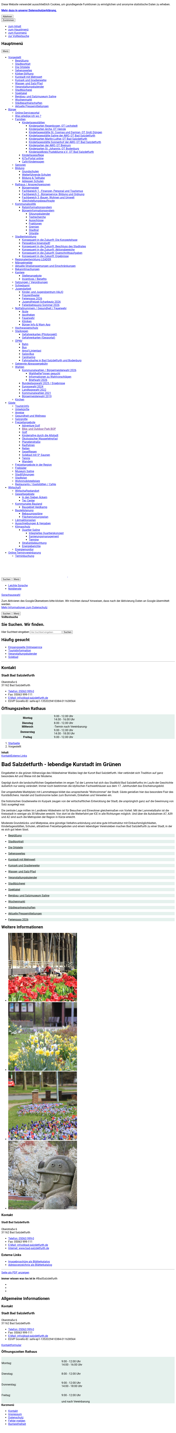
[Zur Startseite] (42, 575)
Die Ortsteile (22, 67)
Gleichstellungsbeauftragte (38, 200)
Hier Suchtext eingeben (15, 632)
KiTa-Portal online (32, 158)
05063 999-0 (21, 691)
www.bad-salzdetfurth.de (28, 1248)
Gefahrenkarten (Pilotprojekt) (39, 334)
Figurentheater (31, 295)
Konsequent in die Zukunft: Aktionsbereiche (48, 249)
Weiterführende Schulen (36, 174)
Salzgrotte (21, 419)
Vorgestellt (14, 57)
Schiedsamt (22, 285)
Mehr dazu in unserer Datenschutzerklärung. (29, 10)
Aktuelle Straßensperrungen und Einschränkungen (45, 266)
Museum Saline (24, 471)
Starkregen (21, 331)
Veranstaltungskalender (29, 86)
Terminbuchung (24, 556)
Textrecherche (37, 217)
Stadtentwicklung (25, 236)
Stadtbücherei (23, 90)
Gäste (11, 402)
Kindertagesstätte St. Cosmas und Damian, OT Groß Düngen (65, 132)
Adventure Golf (31, 425)
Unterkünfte (22, 409)
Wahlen (19, 367)
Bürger (12, 109)
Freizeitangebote (25, 422)
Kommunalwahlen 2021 (36, 393)
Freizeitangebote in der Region (33, 464)
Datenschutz (16, 1417)
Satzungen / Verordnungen (31, 282)
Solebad (13, 657)
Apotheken (28, 314)
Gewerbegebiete (24, 494)
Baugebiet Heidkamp (34, 507)
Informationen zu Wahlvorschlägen (50, 376)
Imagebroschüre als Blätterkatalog (29, 1261)
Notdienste (14, 588)
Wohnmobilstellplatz (27, 481)
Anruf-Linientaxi (31, 350)
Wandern (27, 461)
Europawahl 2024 (32, 386)
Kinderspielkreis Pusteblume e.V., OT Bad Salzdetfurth (61, 152)
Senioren (20, 165)
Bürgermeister (30, 187)
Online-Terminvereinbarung (24, 552)
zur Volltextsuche (18, 36)
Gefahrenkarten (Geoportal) (38, 337)
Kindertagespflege (33, 155)
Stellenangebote (32, 275)
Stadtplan (21, 477)
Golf (24, 432)
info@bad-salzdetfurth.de (28, 697)
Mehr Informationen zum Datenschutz (24, 607)
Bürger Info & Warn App (36, 324)
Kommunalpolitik (25, 204)
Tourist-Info (22, 406)
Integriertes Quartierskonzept (46, 533)
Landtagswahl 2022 (34, 389)
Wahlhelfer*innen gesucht (44, 373)
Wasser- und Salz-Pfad (29, 83)
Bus (24, 347)
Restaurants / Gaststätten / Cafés (35, 484)
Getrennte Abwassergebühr (31, 363)
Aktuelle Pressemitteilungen (32, 106)
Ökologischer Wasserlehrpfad (40, 438)
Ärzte (25, 311)
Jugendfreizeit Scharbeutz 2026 (41, 301)
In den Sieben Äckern (34, 497)
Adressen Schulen (33, 181)
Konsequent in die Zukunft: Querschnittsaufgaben (52, 253)
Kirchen (19, 399)
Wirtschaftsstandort (27, 490)
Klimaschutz (22, 526)
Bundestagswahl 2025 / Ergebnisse (43, 383)
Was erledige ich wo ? (28, 116)
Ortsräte (33, 233)
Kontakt (6, 755)
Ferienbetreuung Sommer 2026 (40, 305)
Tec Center (28, 500)
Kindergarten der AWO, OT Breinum (50, 145)
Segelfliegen (29, 451)
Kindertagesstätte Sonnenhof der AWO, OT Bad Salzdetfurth (65, 142)
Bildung (19, 168)
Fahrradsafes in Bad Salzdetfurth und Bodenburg (51, 360)
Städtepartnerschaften (28, 103)
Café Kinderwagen (33, 161)
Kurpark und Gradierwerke (30, 80)
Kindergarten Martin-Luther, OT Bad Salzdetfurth (58, 138)
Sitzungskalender (39, 213)
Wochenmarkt (23, 99)
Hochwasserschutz (26, 327)
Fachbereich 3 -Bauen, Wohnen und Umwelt (48, 197)
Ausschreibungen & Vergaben (33, 523)
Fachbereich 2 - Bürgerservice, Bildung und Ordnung (53, 194)
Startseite (14, 743)
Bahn (25, 344)
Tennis (26, 458)
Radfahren (28, 445)
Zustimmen (8, 20)
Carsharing (28, 357)
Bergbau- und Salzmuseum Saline (35, 96)
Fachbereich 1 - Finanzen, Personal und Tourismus (52, 191)
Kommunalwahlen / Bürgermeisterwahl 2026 (49, 370)
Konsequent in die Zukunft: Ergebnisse (45, 256)
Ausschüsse (36, 220)
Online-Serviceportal (27, 112)
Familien (20, 119)
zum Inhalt (14, 26)
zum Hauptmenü (18, 29)
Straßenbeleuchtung (34, 543)
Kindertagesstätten (33, 122)
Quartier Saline (31, 530)
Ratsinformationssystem (37, 207)
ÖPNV (18, 341)
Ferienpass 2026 (32, 298)
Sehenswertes (23, 70)
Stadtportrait (22, 64)
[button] (91, 967)
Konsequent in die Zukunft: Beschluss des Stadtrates (54, 246)
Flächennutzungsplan (35, 516)
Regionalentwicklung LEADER (33, 259)
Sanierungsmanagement (44, 536)
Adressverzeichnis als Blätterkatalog (30, 1264)
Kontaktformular (11, 1345)
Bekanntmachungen (27, 269)
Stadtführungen (24, 474)
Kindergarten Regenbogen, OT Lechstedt (53, 125)
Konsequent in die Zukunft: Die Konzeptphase (49, 239)
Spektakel (21, 93)
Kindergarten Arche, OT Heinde (47, 129)
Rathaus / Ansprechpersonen (32, 184)
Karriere (19, 272)
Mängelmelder (23, 262)
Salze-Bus (28, 354)
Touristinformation (19, 650)
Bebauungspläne (32, 513)
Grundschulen (30, 171)
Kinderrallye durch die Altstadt (40, 435)
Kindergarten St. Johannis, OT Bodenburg (54, 148)
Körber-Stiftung (24, 73)
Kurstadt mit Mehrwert (28, 77)
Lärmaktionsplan (25, 520)
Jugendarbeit (23, 288)
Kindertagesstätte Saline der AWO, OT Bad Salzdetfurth (62, 135)
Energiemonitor (24, 549)
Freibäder (20, 468)
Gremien (34, 226)
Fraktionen (35, 223)
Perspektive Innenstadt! (36, 243)
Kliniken (27, 321)
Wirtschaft (14, 487)
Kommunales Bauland (28, 503)
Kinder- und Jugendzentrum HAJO (42, 292)
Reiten (26, 448)
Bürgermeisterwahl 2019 (37, 396)
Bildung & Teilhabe (33, 178)
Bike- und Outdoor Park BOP (39, 429)
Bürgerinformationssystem (38, 210)
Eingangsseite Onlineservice (25, 647)
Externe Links (19, 755)
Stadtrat (34, 230)
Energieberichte (31, 546)
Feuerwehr (28, 318)
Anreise (19, 412)
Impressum (15, 1414)
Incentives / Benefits (34, 279)
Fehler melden (16, 1420)
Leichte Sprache (18, 585)
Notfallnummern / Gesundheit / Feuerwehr (41, 308)
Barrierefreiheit (17, 1424)
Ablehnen (7, 16)
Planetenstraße (31, 442)
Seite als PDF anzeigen (15, 1272)
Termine (34, 539)
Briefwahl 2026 (38, 380)
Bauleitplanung (24, 510)
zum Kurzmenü (17, 32)
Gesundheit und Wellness (30, 415)
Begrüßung (22, 60)
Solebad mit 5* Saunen (36, 455)
